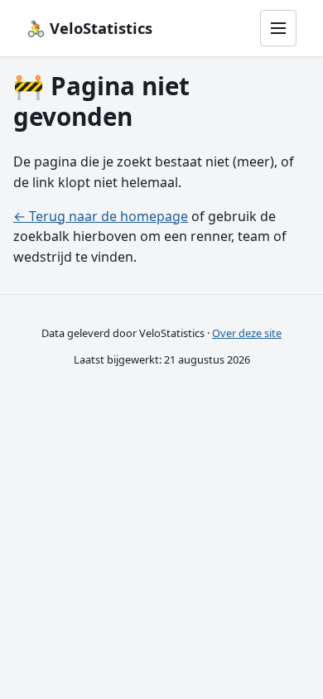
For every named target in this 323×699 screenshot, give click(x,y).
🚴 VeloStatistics (89, 27)
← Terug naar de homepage (100, 216)
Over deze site (247, 332)
